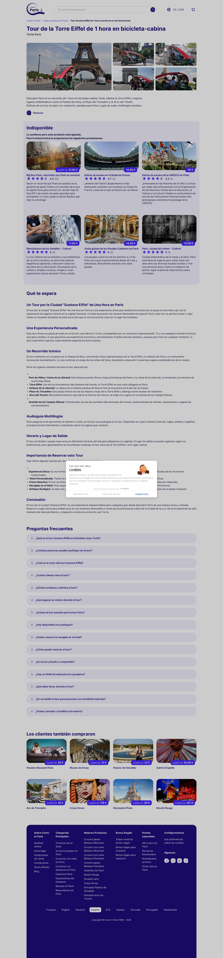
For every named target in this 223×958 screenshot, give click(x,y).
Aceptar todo (141, 494)
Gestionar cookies (111, 494)
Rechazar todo (81, 494)
